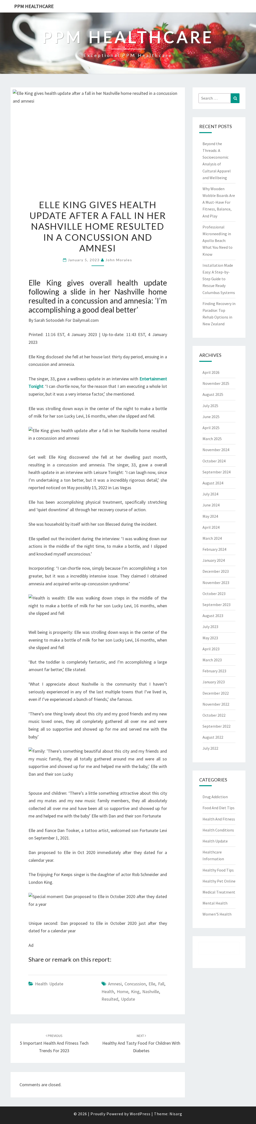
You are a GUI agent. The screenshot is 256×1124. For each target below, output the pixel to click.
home (122, 991)
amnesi (115, 984)
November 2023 (215, 582)
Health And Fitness (218, 818)
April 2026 (211, 372)
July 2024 (210, 493)
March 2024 (212, 538)
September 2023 (216, 604)
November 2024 (215, 449)
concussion (135, 984)
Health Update (49, 984)
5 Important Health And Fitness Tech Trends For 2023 (54, 1043)
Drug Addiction (215, 796)
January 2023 (213, 681)
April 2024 (211, 527)
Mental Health (215, 903)
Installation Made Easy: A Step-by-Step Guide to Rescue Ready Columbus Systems (218, 279)
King (135, 991)
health (108, 991)
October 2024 (214, 460)
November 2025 (215, 383)
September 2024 (216, 471)
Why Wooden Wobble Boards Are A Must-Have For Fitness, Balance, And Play (218, 202)
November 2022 (215, 704)
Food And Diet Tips (218, 807)
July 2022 (210, 748)
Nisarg (176, 1113)
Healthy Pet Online (219, 881)
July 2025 (210, 405)
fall (161, 984)
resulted (110, 999)
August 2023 (212, 615)
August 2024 (212, 482)
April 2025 (211, 427)
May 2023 (210, 637)
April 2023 (211, 648)
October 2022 (214, 715)
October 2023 (214, 593)
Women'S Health (217, 914)
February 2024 (214, 549)
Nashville (150, 991)
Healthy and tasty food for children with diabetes (141, 1043)
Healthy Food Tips (218, 870)
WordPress (140, 1113)
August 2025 (212, 394)
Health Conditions (218, 829)
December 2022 (215, 693)
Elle (151, 984)
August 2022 (212, 737)
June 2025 (211, 416)
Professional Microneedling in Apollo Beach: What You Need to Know (217, 240)
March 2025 (212, 438)
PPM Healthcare (34, 6)
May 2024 (210, 516)
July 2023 (210, 626)
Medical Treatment (218, 892)
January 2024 (213, 560)
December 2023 (215, 571)
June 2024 (211, 504)
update (128, 999)
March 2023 (212, 659)
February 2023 (214, 670)
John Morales (119, 260)
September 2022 (216, 726)
